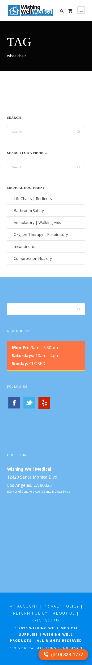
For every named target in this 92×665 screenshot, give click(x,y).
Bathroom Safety (29, 210)
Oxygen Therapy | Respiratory (41, 234)
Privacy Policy (61, 606)
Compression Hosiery (33, 258)
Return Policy (30, 613)
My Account (23, 606)
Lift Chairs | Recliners (33, 198)
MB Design (72, 648)
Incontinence (25, 246)
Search (79, 309)
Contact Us (46, 620)
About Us (64, 613)
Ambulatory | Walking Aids (37, 222)
